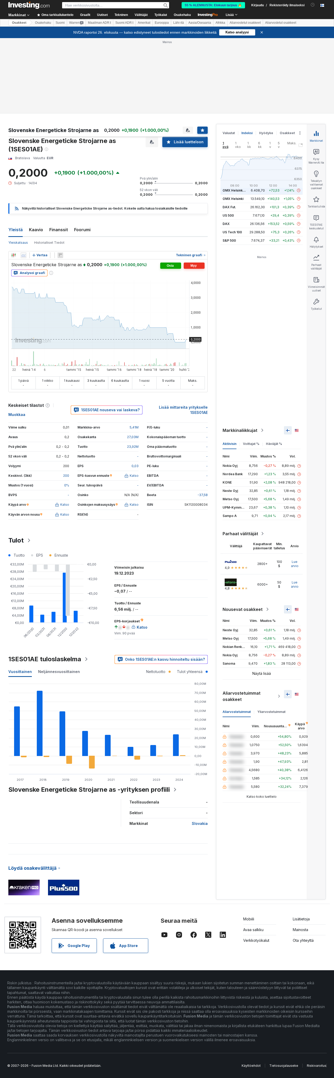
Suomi (60, 23)
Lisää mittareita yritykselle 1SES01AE (183, 334)
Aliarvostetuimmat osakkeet (241, 621)
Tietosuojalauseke (283, 990)
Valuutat (229, 57)
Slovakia (200, 748)
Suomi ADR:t (124, 23)
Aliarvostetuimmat (237, 636)
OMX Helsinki (233, 123)
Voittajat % (251, 368)
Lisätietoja (301, 843)
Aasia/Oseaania (199, 23)
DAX (226, 148)
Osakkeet (19, 23)
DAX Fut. (229, 132)
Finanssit (58, 154)
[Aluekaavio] (23, 180)
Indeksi (247, 57)
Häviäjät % (274, 368)
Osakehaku (182, 15)
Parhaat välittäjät (240, 458)
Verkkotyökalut (256, 865)
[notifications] (313, 4)
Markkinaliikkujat (240, 355)
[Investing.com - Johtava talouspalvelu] (29, 5)
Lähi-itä (178, 23)
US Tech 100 (232, 157)
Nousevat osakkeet (243, 534)
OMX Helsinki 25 (235, 115)
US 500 (228, 140)
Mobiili (248, 843)
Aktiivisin (229, 368)
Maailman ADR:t (99, 23)
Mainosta (300, 854)
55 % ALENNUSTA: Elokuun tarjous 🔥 (213, 5)
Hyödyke (266, 57)
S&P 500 (229, 165)
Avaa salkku (253, 854)
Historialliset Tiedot (49, 167)
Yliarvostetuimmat (271, 636)
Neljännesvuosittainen (59, 596)
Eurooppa (162, 23)
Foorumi (82, 154)
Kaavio (36, 154)
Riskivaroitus (316, 990)
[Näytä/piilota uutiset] (60, 180)
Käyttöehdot (251, 990)
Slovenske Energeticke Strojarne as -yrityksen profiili (89, 714)
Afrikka (220, 23)
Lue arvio (295, 488)
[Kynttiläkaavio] (13, 180)
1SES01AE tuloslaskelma (44, 583)
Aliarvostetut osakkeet (245, 23)
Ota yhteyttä (303, 865)
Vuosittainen (20, 596)
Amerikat (144, 23)
